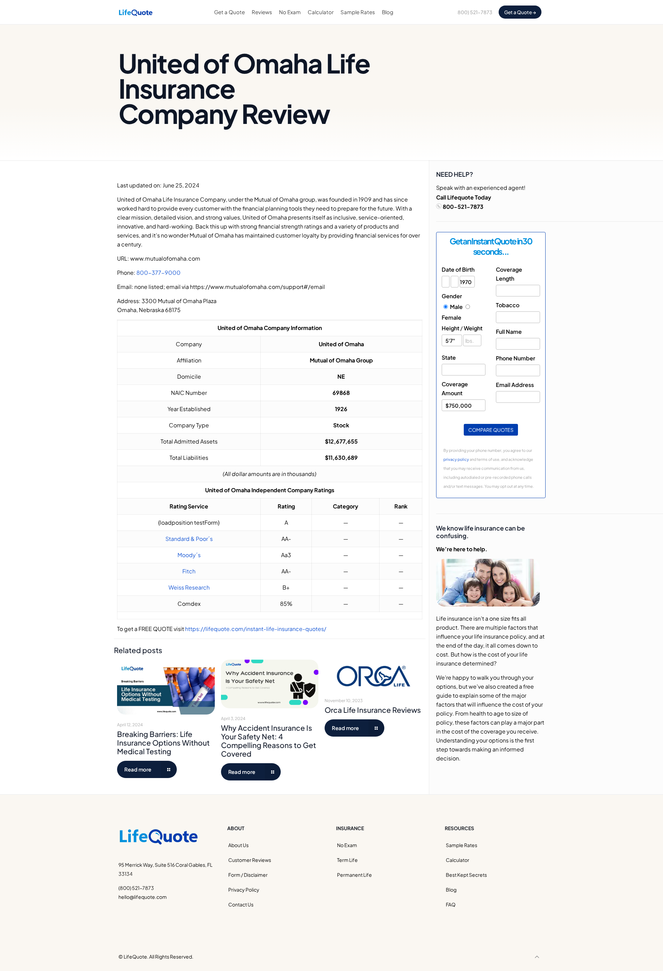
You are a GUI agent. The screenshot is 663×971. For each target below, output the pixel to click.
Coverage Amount (455, 388)
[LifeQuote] (135, 12)
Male (456, 306)
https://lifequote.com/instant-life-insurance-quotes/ (255, 628)
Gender (452, 296)
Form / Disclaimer (248, 875)
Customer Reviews (249, 860)
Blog (451, 889)
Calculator (457, 860)
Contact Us (240, 904)
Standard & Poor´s (189, 538)
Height (450, 328)
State (449, 357)
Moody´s (189, 555)
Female (451, 317)
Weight (473, 328)
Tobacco (507, 305)
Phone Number (515, 358)
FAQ (450, 904)
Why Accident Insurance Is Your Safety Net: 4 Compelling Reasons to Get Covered (268, 740)
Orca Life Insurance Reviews (373, 710)
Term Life (347, 860)
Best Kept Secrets (466, 875)
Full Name (509, 331)
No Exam (347, 845)
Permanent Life (354, 875)
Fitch (188, 571)
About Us (238, 845)
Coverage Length (509, 274)
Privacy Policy (243, 889)
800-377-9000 (158, 272)
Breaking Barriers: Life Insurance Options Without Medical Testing (163, 742)
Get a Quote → (520, 12)
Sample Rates (461, 845)
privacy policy (456, 459)
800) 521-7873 (475, 12)
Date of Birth (458, 269)
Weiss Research (189, 587)
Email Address (515, 384)
